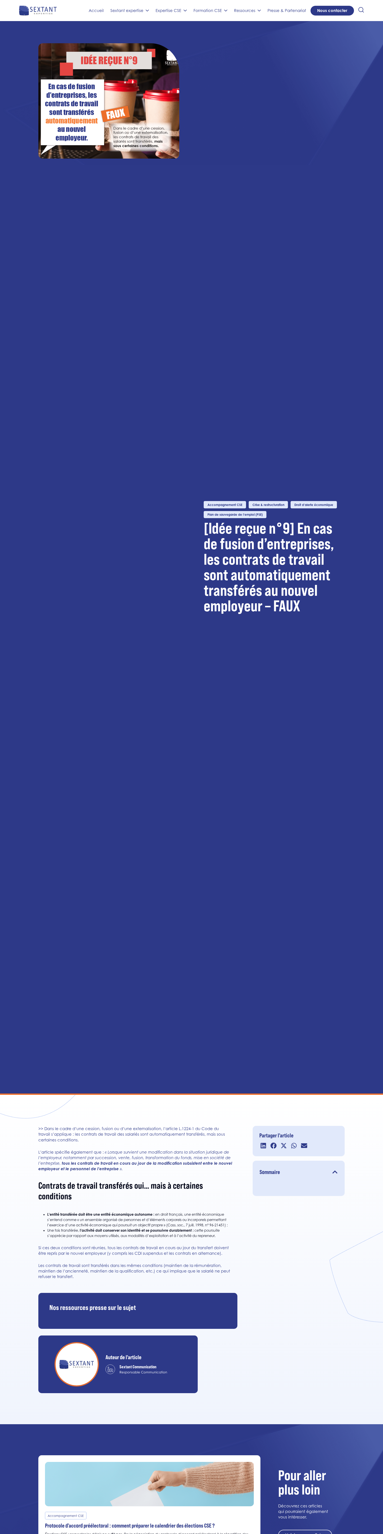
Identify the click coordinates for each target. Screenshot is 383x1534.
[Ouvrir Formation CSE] (225, 11)
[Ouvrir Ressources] (259, 11)
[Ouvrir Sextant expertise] (147, 11)
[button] (263, 1146)
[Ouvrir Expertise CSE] (185, 11)
